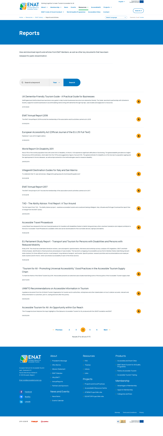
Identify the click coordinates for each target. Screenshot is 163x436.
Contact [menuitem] (106, 12)
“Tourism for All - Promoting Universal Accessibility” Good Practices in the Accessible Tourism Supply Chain (73, 270)
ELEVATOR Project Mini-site (94, 396)
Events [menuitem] (73, 7)
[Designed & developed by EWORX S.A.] (44, 421)
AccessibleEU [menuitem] (96, 7)
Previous (59, 330)
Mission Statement (58, 369)
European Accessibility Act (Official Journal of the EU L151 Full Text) (56, 132)
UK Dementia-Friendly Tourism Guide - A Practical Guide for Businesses (58, 96)
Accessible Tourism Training (127, 375)
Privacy (141, 412)
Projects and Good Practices (95, 384)
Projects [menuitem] (107, 7)
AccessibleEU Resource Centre (96, 388)
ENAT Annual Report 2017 (35, 186)
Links (86, 373)
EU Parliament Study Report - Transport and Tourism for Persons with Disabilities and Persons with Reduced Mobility (72, 243)
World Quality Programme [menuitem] (76, 12)
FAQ (86, 361)
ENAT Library (39, 17)
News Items (56, 396)
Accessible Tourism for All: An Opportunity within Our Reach (52, 307)
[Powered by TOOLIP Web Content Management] (34, 421)
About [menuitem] (43, 7)
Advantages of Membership (127, 386)
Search (137, 11)
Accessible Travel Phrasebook (37, 222)
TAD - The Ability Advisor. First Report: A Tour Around (49, 203)
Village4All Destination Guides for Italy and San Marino (49, 170)
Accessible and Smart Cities (127, 361)
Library (87, 369)
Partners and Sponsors (60, 386)
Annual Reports (57, 381)
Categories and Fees (124, 394)
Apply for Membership (125, 390)
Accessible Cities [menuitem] (94, 12)
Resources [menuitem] (82, 7)
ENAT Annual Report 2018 (35, 115)
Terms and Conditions (130, 412)
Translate (141, 17)
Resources (29, 17)
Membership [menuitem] (54, 7)
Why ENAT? (56, 377)
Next (106, 330)
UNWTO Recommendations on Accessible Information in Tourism (55, 288)
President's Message (59, 361)
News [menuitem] (66, 7)
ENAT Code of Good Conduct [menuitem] (51, 12)
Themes (88, 365)
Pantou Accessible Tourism (126, 371)
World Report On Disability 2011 (38, 148)
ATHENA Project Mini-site (93, 392)
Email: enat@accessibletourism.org (30, 380)
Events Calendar (58, 401)
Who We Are (56, 365)
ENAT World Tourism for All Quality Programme (128, 366)
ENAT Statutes (57, 373)
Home (21, 17)
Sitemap (117, 412)
